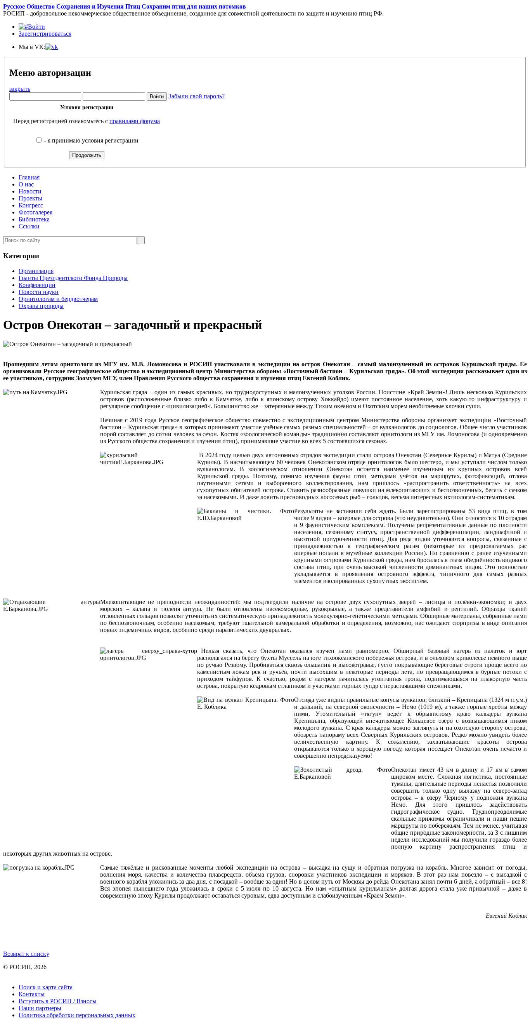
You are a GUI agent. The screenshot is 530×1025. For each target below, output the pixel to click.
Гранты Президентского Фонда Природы (73, 278)
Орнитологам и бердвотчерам (58, 299)
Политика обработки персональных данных (77, 1015)
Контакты (32, 994)
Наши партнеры (40, 1008)
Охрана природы (41, 306)
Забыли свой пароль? (196, 96)
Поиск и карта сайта (46, 987)
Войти (36, 26)
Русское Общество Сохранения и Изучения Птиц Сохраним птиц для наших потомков (124, 6)
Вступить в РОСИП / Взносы (58, 1001)
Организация (36, 271)
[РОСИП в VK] (51, 47)
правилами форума (134, 121)
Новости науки (39, 292)
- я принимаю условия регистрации (91, 140)
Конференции (37, 285)
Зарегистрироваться (45, 33)
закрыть (19, 88)
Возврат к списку (26, 953)
